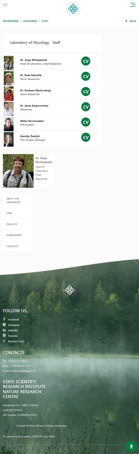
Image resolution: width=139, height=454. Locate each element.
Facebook (13, 319)
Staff (9, 213)
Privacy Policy (47, 436)
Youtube (12, 335)
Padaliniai (30, 21)
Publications (14, 235)
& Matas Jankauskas (55, 425)
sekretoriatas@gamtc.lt (22, 370)
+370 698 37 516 (20, 366)
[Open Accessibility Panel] (131, 446)
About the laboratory (13, 200)
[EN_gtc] (73, 17)
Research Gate (15, 341)
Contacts (12, 246)
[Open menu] (132, 5)
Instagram (13, 325)
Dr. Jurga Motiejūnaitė (43, 160)
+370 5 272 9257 (18, 361)
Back (132, 21)
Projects (12, 224)
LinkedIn (12, 330)
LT (5, 4)
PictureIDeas (36, 425)
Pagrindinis (11, 21)
